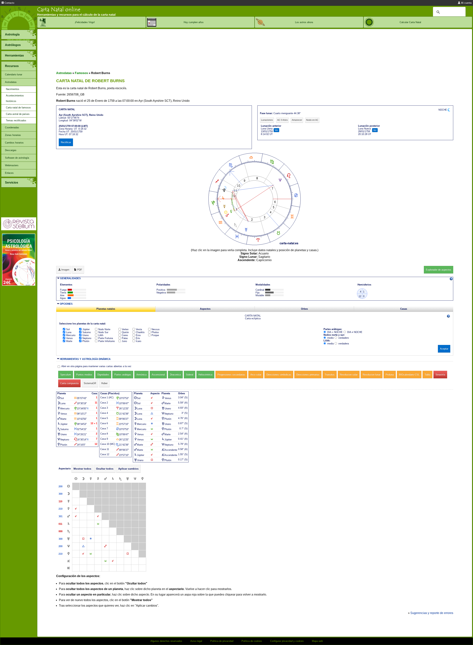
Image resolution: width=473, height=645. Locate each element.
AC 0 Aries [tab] (282, 120)
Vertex (125, 329)
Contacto (9, 2)
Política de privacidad (221, 641)
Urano (85, 335)
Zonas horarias (13, 135)
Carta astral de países (18, 114)
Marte (69, 341)
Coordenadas (12, 127)
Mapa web (317, 641)
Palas (125, 338)
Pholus (155, 332)
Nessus (156, 329)
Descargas (10, 150)
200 (60, 486)
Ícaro (138, 341)
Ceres (125, 335)
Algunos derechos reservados (166, 641)
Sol (68, 329)
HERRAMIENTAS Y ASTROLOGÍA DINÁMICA (85, 359)
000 (60, 531)
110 (60, 501)
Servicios (11, 182)
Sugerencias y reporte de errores (431, 613)
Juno (124, 341)
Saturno (86, 332)
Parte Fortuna (105, 338)
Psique (155, 335)
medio (330, 337)
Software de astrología (17, 157)
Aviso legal (196, 641)
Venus (69, 338)
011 (60, 524)
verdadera (343, 343)
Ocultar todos (104, 468)
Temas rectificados (16, 120)
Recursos (12, 66)
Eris (138, 338)
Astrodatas (11, 82)
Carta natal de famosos (18, 107)
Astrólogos (13, 45)
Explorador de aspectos (438, 269)
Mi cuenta (466, 2)
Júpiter (86, 329)
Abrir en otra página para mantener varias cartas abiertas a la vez (96, 366)
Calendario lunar (13, 74)
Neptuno (86, 338)
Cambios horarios (14, 142)
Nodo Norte (104, 329)
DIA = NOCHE (335, 332)
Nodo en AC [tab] (312, 120)
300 (60, 493)
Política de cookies (251, 641)
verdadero (343, 337)
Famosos (81, 73)
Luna (68, 332)
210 (60, 508)
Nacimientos (12, 89)
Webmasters (11, 165)
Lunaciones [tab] (267, 120)
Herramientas (14, 55)
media (330, 343)
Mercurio (70, 335)
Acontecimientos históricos (15, 98)
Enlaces (9, 173)
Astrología (12, 34)
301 (60, 516)
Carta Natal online (58, 9)
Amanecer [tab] (297, 120)
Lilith (100, 335)
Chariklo (140, 332)
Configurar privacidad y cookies (287, 641)
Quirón (125, 332)
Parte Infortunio (106, 341)
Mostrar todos (82, 468)
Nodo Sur (103, 332)
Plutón (85, 341)
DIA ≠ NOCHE (354, 332)
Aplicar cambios (128, 468)
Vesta (139, 329)
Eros (138, 335)
